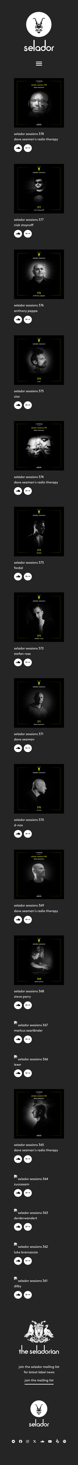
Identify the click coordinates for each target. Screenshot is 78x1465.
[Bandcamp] (13, 1441)
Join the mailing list (39, 1380)
